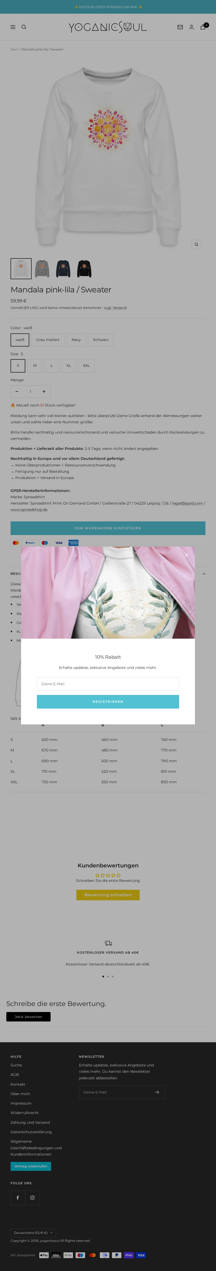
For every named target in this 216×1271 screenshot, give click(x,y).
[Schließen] (187, 555)
